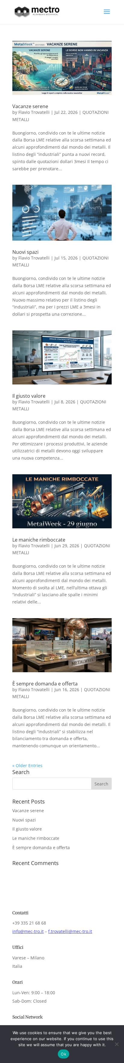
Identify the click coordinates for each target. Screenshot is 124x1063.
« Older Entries (27, 765)
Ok (63, 1054)
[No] (116, 1044)
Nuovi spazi (25, 252)
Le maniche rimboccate (38, 539)
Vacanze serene (30, 106)
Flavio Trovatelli (34, 112)
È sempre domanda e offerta (45, 683)
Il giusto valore (28, 396)
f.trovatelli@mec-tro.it (70, 931)
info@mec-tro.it (28, 931)
